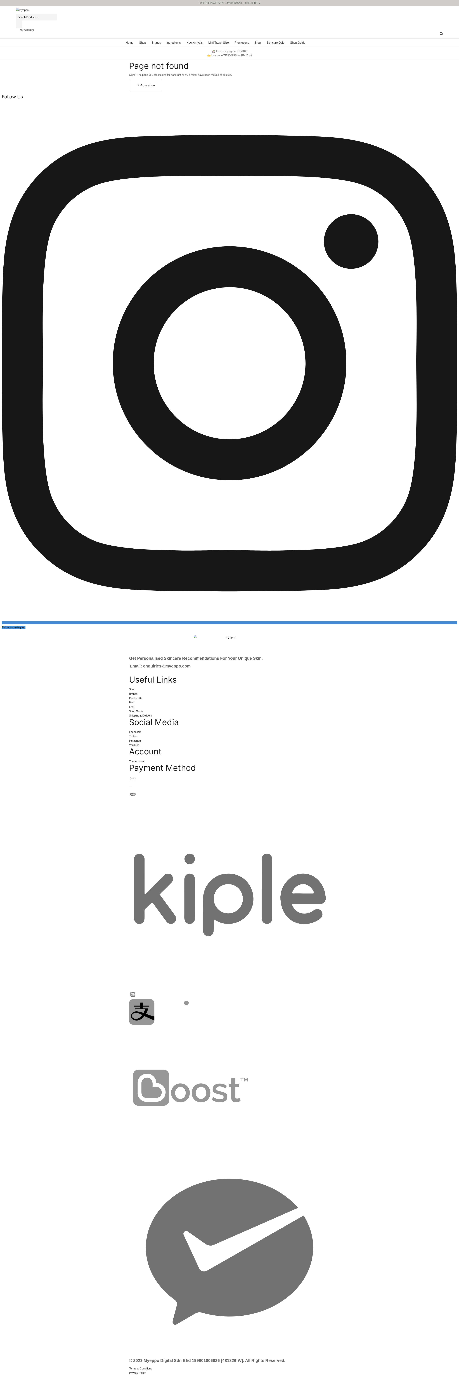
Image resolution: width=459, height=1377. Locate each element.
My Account (27, 29)
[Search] (19, 24)
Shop (142, 42)
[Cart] (441, 34)
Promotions (242, 42)
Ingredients (174, 42)
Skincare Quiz (275, 42)
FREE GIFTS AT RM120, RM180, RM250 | (229, 3)
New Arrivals (194, 42)
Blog (258, 42)
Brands (156, 42)
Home (129, 42)
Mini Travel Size (218, 42)
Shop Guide (297, 42)
